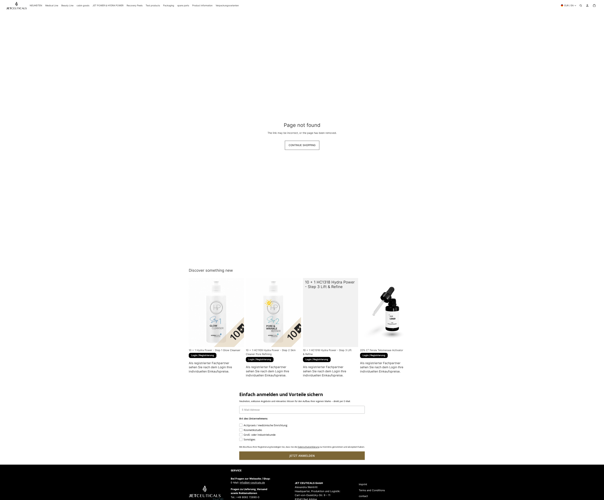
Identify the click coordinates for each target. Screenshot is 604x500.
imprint (363, 484)
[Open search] (580, 5)
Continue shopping (302, 145)
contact (363, 496)
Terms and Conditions (372, 490)
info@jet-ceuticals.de (252, 482)
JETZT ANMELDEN (302, 456)
